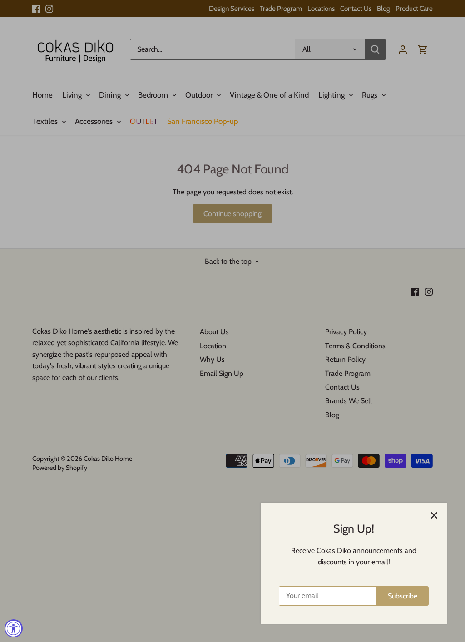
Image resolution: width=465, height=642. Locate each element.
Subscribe (402, 596)
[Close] (434, 515)
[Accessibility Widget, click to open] (14, 628)
